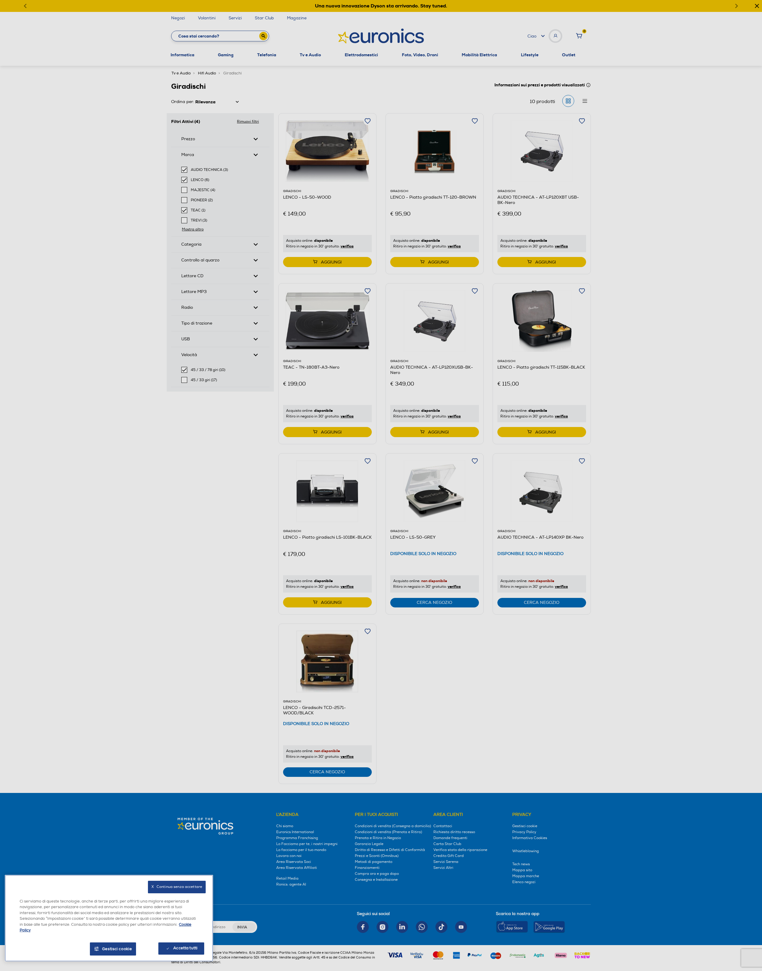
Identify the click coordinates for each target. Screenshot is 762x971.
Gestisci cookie (117, 949)
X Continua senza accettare (177, 887)
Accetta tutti (185, 948)
